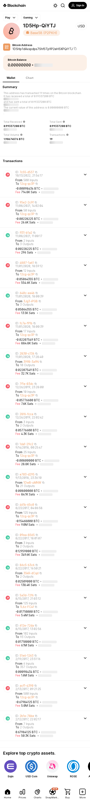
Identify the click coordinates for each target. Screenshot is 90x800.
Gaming (28, 17)
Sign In (80, 5)
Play (7, 17)
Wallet (11, 77)
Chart (29, 77)
